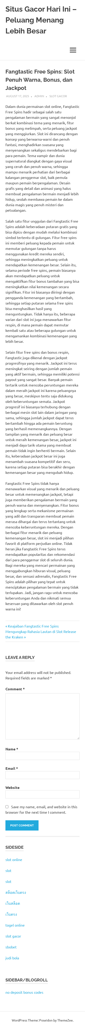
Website (12, 787)
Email (11, 768)
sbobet (11, 947)
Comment (15, 688)
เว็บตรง (11, 914)
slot (8, 870)
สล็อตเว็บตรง (15, 892)
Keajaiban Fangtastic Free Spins (33, 626)
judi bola (12, 957)
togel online (15, 925)
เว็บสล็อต (12, 903)
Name (11, 749)
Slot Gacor (58, 96)
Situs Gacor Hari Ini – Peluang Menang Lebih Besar (41, 20)
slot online (13, 859)
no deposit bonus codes (24, 992)
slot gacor (13, 936)
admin (39, 96)
